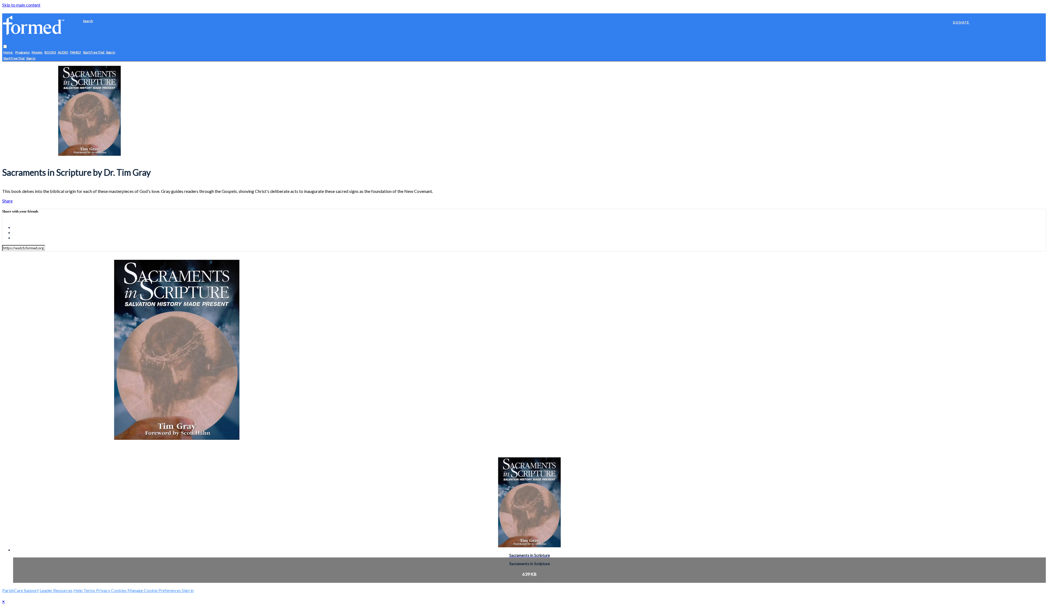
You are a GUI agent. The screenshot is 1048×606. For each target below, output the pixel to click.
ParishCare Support (20, 590)
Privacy (103, 590)
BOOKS (50, 52)
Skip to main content (21, 4)
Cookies (119, 590)
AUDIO (63, 52)
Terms (90, 590)
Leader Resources (56, 590)
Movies (37, 52)
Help (78, 590)
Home (8, 52)
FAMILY (75, 52)
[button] (5, 47)
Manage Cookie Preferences (154, 590)
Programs (22, 52)
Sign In (30, 58)
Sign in (110, 52)
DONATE (961, 22)
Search (88, 21)
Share (7, 200)
